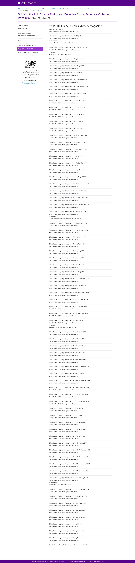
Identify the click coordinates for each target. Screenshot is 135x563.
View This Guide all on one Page (26, 35)
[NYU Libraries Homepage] (67, 3)
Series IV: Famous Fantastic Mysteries (28, 52)
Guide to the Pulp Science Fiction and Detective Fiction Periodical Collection (64, 15)
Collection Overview (23, 25)
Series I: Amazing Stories (24, 43)
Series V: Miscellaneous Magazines (27, 55)
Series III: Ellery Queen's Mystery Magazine (26, 49)
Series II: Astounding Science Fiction (27, 45)
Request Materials (23, 28)
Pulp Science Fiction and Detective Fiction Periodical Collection (77, 9)
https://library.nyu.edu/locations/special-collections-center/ (30, 82)
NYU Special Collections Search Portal (28, 9)
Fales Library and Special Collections (49, 9)
